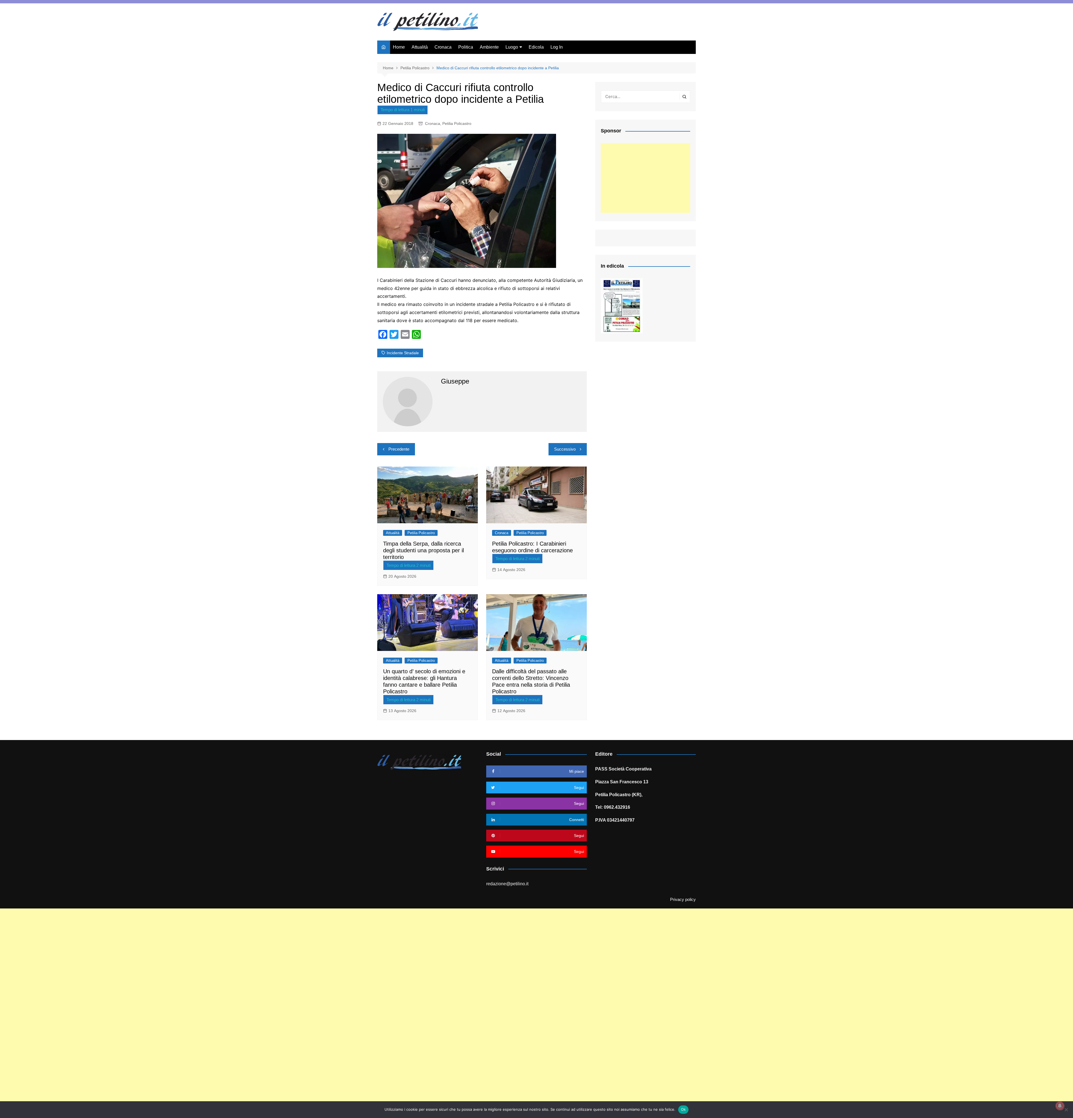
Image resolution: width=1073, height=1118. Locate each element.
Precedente (398, 449)
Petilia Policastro (456, 123)
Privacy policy (683, 899)
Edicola (536, 47)
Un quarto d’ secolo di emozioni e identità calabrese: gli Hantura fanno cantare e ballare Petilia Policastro (424, 681)
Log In (556, 47)
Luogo (511, 47)
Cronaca (443, 47)
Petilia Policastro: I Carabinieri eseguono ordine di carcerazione (532, 547)
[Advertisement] (645, 178)
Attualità (420, 47)
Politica (465, 47)
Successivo (565, 449)
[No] (1066, 1109)
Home (399, 47)
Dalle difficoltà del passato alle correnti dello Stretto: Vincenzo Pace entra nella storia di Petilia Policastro (531, 681)
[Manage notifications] (1059, 1105)
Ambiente (489, 47)
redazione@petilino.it (507, 883)
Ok (683, 1109)
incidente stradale (403, 353)
